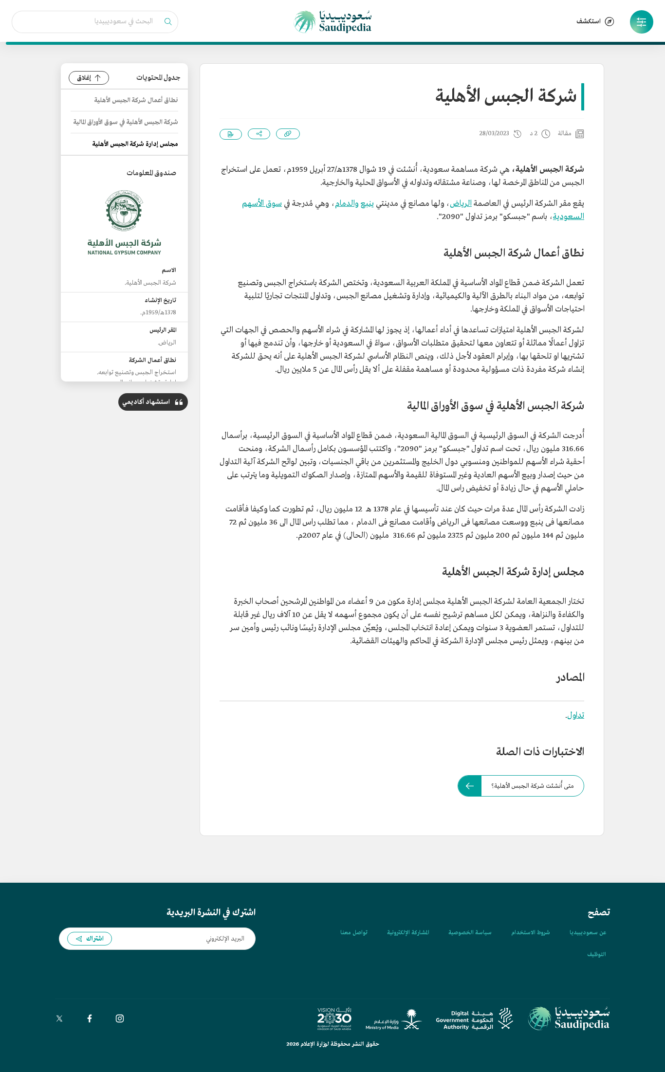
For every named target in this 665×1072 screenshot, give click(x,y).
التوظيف (596, 954)
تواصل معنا (354, 932)
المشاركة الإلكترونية (408, 932)
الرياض (461, 204)
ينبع (367, 204)
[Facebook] (89, 1018)
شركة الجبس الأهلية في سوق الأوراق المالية (126, 122)
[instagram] (119, 1018)
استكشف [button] (588, 22)
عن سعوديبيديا (588, 932)
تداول (575, 715)
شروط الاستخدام (530, 932)
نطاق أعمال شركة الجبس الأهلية (136, 100)
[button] (641, 22)
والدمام (347, 204)
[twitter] (59, 1018)
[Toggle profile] (641, 22)
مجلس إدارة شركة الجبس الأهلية (135, 144)
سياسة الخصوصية (470, 932)
